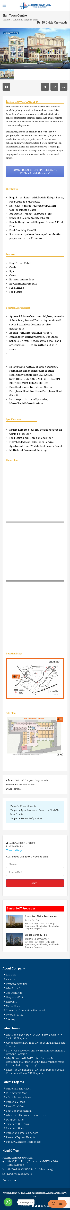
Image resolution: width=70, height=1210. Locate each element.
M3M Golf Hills (15, 1119)
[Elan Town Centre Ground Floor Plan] (35, 610)
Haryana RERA (14, 997)
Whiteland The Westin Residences (26, 1115)
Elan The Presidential (19, 1110)
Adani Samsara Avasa (18, 1097)
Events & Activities (17, 983)
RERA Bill (11, 1001)
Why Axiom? (13, 988)
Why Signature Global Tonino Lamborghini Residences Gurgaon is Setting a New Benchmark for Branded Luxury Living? (35, 1062)
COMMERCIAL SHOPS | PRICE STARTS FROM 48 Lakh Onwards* (35, 171)
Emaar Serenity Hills (36, 934)
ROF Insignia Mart (16, 1093)
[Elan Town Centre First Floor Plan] (35, 492)
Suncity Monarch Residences (23, 1141)
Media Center (14, 1006)
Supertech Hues (15, 1128)
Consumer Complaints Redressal (25, 1010)
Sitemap (10, 1019)
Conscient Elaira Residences (41, 916)
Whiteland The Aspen (18, 1088)
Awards (10, 979)
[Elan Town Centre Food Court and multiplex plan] (35, 551)
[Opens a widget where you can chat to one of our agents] (57, 1204)
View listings (14, 850)
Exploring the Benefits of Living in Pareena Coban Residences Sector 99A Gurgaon (35, 1071)
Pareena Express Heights (20, 1137)
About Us (11, 975)
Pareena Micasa (15, 1101)
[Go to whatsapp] (8, 1202)
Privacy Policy (14, 1015)
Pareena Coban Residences (22, 1132)
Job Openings (14, 992)
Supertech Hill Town (18, 1124)
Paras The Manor (16, 1106)
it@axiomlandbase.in (19, 1173)
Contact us (9, 1180)
